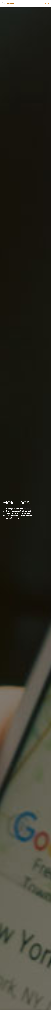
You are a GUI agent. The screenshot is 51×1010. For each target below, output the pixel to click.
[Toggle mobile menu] (48, 4)
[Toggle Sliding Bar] (45, 4)
